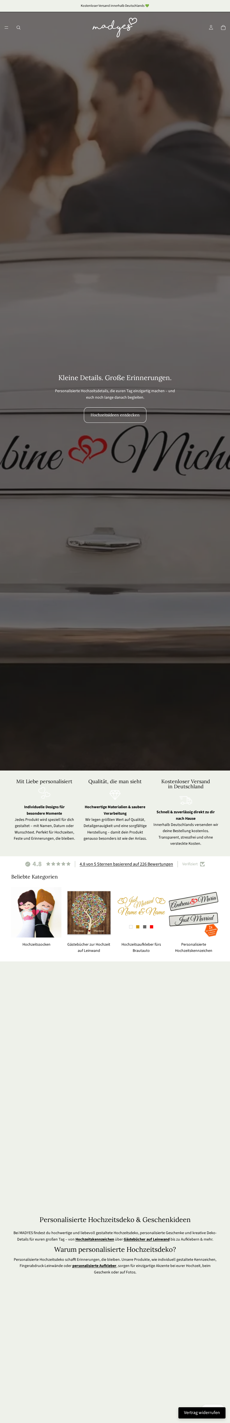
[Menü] (6, 27)
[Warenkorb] (223, 27)
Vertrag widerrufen (202, 1413)
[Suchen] (18, 27)
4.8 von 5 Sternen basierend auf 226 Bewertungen (126, 864)
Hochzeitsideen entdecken (115, 414)
